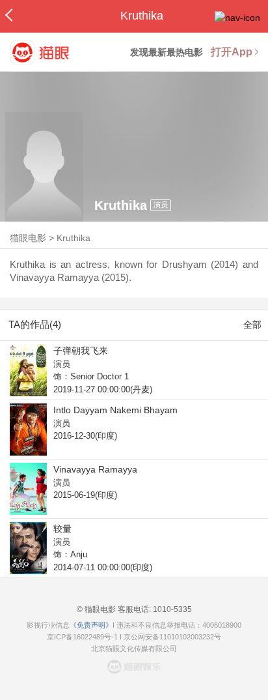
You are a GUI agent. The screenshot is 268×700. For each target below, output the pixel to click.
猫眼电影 (28, 238)
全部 (252, 324)
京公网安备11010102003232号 (172, 637)
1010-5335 (171, 609)
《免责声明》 (91, 625)
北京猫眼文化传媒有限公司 (134, 648)
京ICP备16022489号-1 (82, 637)
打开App (231, 51)
